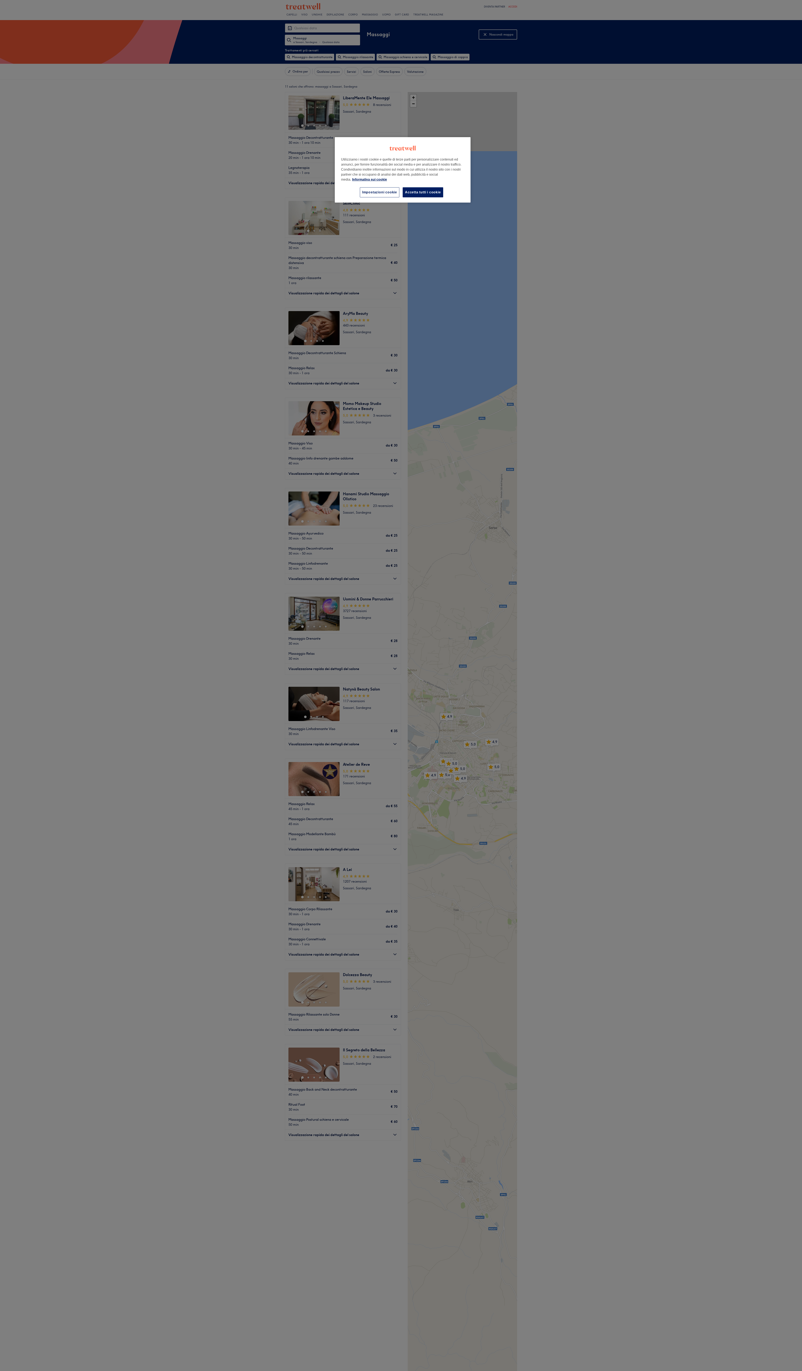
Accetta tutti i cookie (423, 192)
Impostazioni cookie (379, 192)
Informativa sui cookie (369, 179)
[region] (403, 170)
